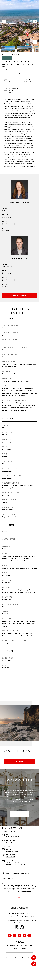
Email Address (7, 878)
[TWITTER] (24, 935)
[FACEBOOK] (10, 935)
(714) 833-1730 (7, 273)
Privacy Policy (26, 891)
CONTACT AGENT (19, 295)
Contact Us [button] (19, 814)
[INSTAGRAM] (14, 935)
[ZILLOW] (29, 935)
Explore (19, 761)
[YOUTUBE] (19, 935)
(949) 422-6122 (7, 217)
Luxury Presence (19, 948)
